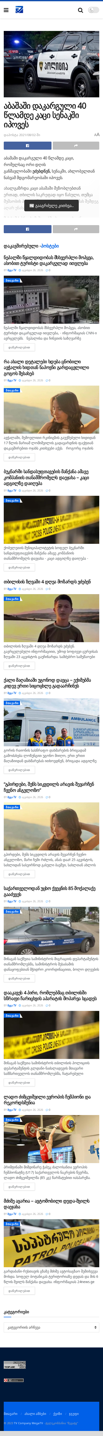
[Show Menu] (6, 10)
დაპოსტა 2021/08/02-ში (22, 135)
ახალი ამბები (35, 1413)
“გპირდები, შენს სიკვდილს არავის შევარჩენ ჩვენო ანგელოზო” (49, 787)
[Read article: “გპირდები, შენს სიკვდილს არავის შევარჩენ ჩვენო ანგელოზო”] (51, 826)
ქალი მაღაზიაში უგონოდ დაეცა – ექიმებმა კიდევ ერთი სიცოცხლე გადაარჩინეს (47, 683)
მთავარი (12, 280)
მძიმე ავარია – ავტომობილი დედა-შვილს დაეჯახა (47, 1204)
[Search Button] (80, 10)
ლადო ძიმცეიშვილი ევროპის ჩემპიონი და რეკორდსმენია (47, 1099)
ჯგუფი (74, 1413)
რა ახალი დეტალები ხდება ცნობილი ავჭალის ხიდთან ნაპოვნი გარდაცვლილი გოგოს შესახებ (46, 367)
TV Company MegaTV (28, 1423)
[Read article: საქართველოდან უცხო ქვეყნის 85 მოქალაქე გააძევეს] (51, 931)
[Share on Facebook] (28, 146)
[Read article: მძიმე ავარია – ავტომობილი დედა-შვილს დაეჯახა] (51, 1243)
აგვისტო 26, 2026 (32, 270)
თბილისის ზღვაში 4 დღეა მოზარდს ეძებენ (47, 582)
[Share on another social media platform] (76, 146)
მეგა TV (12, 270)
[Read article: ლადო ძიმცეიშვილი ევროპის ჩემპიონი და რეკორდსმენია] (51, 1139)
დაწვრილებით (21, 347)
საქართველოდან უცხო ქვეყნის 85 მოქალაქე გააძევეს (49, 891)
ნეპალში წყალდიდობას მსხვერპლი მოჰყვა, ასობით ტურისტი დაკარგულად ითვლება (49, 260)
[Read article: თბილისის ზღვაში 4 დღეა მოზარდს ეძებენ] (51, 618)
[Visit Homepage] (20, 10)
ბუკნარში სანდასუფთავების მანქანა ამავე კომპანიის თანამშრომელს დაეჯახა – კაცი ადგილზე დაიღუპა (46, 477)
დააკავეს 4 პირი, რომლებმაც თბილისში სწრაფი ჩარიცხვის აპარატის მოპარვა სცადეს (50, 995)
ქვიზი (57, 1413)
